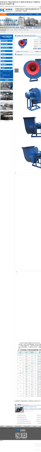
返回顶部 (10, 428)
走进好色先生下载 (9, 426)
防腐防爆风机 (4, 64)
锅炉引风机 (4, 54)
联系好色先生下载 (3, 428)
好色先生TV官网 (4, 41)
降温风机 (3, 61)
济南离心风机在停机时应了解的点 (31, 406)
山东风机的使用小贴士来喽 (21, 415)
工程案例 (37, 14)
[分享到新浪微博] (36, 48)
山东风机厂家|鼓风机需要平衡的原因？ (24, 421)
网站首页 (3, 14)
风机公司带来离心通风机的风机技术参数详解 (24, 423)
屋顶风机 (3, 51)
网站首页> (22, 35)
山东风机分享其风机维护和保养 (22, 419)
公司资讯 (30, 14)
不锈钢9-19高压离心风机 (24, 51)
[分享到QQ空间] (35, 48)
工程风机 (3, 68)
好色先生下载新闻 (27, 426)
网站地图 (1, 440)
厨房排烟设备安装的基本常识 (21, 417)
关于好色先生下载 (10, 14)
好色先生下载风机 (17, 14)
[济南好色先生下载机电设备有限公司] (7, 10)
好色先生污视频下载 (5, 47)
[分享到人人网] (40, 48)
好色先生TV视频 (4, 44)
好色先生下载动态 (23, 14)
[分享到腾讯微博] (38, 48)
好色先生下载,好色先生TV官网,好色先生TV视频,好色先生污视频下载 (20, 3)
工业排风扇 (4, 57)
